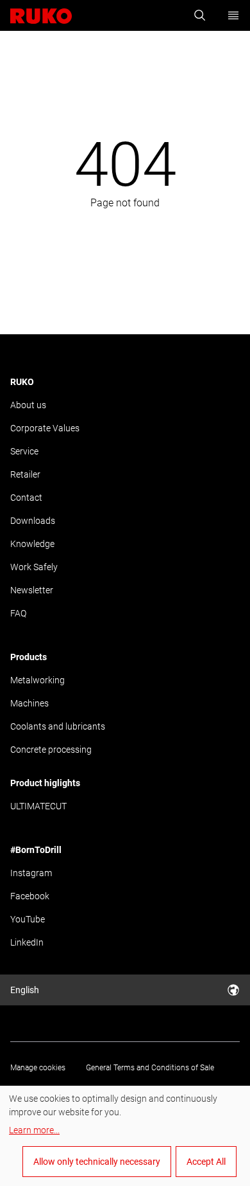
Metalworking (37, 680)
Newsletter (31, 590)
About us (28, 405)
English (24, 990)
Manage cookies (37, 1067)
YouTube (27, 919)
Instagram (31, 873)
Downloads (32, 521)
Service (24, 451)
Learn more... (34, 1130)
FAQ (18, 613)
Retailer (25, 474)
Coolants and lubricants (57, 726)
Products (28, 657)
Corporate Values (44, 428)
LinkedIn (27, 942)
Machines (29, 703)
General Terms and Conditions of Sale (150, 1067)
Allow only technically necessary (96, 1161)
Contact (26, 497)
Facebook (29, 896)
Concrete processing (51, 749)
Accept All (206, 1161)
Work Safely (34, 567)
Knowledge (32, 544)
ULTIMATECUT (38, 806)
